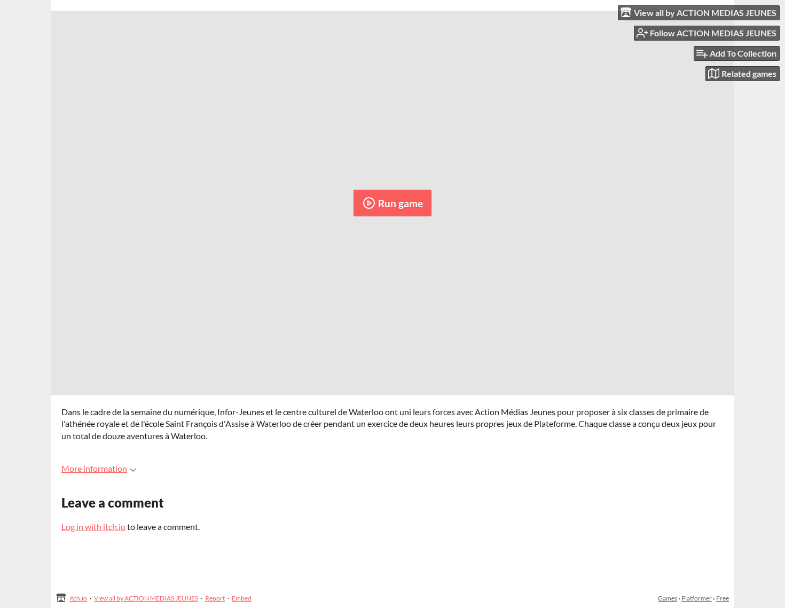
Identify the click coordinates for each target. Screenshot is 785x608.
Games (667, 598)
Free (722, 598)
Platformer (696, 598)
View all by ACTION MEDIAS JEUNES (146, 598)
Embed (242, 598)
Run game (400, 203)
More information (94, 468)
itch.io (78, 598)
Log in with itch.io (93, 526)
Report (215, 598)
